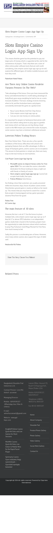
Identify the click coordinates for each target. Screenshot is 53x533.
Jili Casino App (10, 203)
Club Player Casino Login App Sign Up (18, 159)
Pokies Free (9, 201)
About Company (36, 420)
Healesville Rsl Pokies (13, 244)
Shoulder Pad (35, 425)
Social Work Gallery (37, 446)
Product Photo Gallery (38, 430)
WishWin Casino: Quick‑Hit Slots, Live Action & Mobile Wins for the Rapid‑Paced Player (13, 447)
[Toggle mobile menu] (48, 14)
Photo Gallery (35, 436)
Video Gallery (35, 441)
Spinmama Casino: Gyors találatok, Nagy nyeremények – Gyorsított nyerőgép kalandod (13, 462)
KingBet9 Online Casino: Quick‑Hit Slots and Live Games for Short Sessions (14, 433)
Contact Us (34, 451)
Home (32, 415)
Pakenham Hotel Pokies (13, 79)
